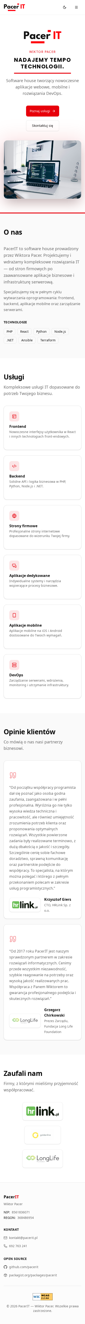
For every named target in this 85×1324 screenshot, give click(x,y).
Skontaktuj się (42, 125)
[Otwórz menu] (76, 7)
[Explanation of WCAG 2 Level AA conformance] (43, 1296)
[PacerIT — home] (14, 7)
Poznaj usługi (40, 111)
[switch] (65, 7)
